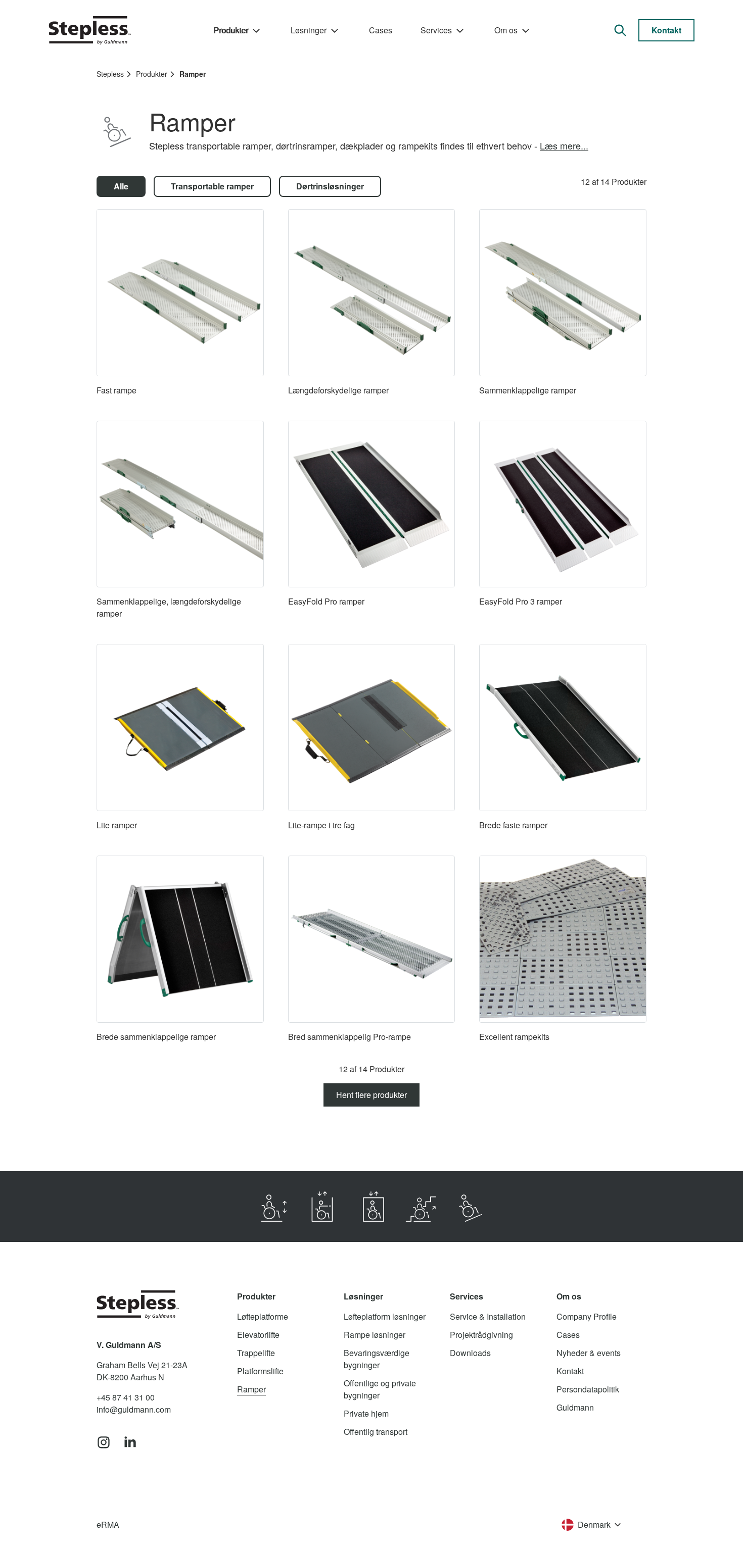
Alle (121, 186)
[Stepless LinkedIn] (130, 1443)
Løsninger (309, 30)
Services (436, 30)
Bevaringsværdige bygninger (376, 1359)
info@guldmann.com (134, 1409)
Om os (506, 30)
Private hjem (366, 1413)
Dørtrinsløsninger (330, 186)
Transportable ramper (212, 186)
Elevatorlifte (258, 1334)
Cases (380, 30)
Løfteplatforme (262, 1316)
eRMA (108, 1524)
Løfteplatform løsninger (385, 1316)
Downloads (470, 1353)
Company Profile (586, 1316)
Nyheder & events (588, 1353)
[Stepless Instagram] (104, 1443)
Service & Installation (488, 1316)
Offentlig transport (375, 1431)
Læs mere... (564, 145)
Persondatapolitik (587, 1389)
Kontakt (666, 30)
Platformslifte (260, 1371)
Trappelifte (256, 1353)
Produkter (230, 30)
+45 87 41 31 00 (126, 1397)
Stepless (110, 74)
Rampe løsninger (374, 1334)
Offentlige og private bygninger (380, 1389)
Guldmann (575, 1407)
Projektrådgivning (481, 1334)
